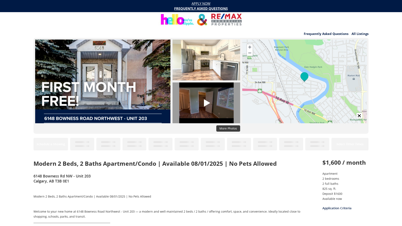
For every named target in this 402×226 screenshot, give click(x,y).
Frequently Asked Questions (326, 34)
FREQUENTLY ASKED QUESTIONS (201, 8)
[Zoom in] (250, 47)
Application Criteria (337, 208)
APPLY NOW (201, 3)
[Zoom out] (250, 53)
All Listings (360, 34)
